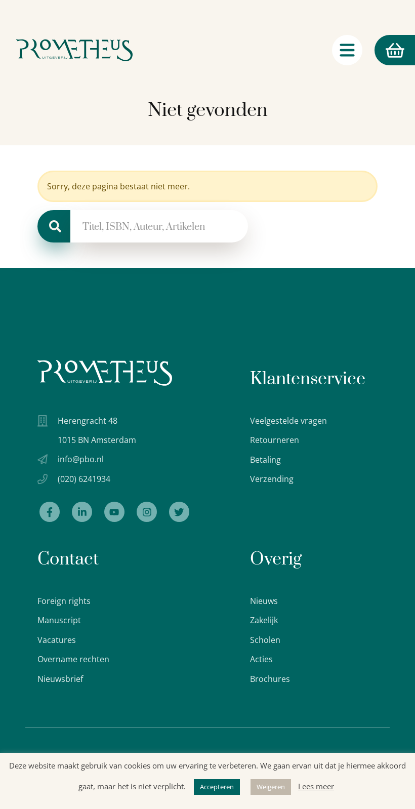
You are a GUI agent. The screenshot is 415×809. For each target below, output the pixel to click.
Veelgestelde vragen (288, 420)
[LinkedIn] (82, 512)
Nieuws (264, 600)
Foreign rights (64, 600)
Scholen (265, 639)
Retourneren (274, 440)
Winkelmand (376, 50)
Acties (261, 659)
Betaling (265, 459)
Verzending (272, 478)
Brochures (270, 678)
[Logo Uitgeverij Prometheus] (74, 50)
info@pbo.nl (81, 459)
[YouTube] (114, 512)
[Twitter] (179, 512)
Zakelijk (264, 620)
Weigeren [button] (271, 786)
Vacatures (56, 639)
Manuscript (59, 620)
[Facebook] (49, 512)
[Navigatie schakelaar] (347, 50)
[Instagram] (147, 512)
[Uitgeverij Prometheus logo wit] (104, 373)
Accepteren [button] (217, 786)
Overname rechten (73, 659)
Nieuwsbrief (60, 678)
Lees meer (316, 786)
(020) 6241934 (84, 478)
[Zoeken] (53, 226)
